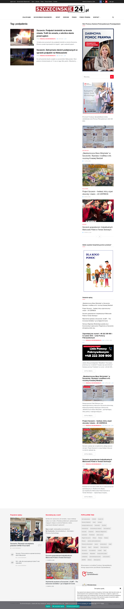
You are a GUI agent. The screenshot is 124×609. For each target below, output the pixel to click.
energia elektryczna (87, 525)
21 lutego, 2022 (107, 340)
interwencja (85, 528)
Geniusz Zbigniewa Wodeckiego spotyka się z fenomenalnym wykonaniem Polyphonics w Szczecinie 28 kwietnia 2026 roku (97, 326)
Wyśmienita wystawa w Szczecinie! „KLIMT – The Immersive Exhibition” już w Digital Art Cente (62, 583)
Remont (84, 547)
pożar (96, 544)
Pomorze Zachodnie (87, 544)
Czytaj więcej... (89, 371)
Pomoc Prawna (48, 1)
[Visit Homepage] (62, 9)
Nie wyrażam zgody (58, 606)
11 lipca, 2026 (107, 383)
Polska (106, 538)
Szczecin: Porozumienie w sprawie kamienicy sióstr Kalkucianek (28, 554)
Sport (33, 1)
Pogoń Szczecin (86, 538)
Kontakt (55, 1)
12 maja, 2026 (106, 425)
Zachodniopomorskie (95, 556)
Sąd (105, 550)
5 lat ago (60, 55)
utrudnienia (85, 553)
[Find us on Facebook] (100, 1)
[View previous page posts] (96, 236)
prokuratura (103, 544)
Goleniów (97, 525)
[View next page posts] (99, 236)
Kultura (85, 188)
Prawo (42, 1)
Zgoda (48, 606)
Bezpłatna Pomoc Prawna (92, 346)
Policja (100, 538)
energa (100, 522)
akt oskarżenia (86, 519)
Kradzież (91, 531)
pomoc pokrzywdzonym (94, 541)
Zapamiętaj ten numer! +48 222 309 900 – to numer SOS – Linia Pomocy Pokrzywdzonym (97, 335)
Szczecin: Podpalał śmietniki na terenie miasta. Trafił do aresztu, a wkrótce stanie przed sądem (55, 33)
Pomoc (84, 541)
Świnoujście (97, 559)
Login (112, 1)
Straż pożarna (104, 547)
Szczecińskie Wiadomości (23, 1)
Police (94, 538)
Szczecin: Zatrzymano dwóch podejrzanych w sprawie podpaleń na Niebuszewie (57, 51)
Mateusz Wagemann (101, 531)
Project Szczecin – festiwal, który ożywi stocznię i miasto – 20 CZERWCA (97, 192)
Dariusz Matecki (86, 522)
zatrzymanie (106, 556)
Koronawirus (107, 528)
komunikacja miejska (95, 528)
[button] (120, 588)
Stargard (96, 547)
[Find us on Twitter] (103, 1)
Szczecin (85, 150)
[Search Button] (113, 17)
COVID (94, 519)
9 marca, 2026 (50, 586)
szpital (99, 550)
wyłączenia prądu (102, 553)
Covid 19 (100, 519)
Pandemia (91, 534)
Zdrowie (37, 1)
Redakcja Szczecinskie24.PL (48, 38)
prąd (110, 544)
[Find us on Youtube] (106, 1)
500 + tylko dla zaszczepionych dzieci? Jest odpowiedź (27, 562)
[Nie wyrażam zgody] (122, 605)
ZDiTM (83, 559)
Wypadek (92, 553)
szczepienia (92, 550)
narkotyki (84, 534)
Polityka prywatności (73, 606)
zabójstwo (84, 556)
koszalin (84, 531)
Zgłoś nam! (13, 1)
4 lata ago (60, 38)
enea (94, 522)
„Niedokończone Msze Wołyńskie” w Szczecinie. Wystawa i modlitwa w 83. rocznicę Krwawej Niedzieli (97, 155)
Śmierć (90, 559)
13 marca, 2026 (107, 464)
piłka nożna (100, 534)
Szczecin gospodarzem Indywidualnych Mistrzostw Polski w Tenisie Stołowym (97, 228)
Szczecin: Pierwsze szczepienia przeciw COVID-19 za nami (22, 544)
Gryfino (104, 525)
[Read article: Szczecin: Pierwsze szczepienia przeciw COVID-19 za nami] (26, 529)
